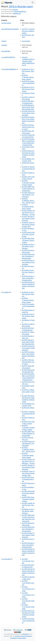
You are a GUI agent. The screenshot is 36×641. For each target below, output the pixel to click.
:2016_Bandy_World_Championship (28, 136)
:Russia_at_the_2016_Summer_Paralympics (28, 89)
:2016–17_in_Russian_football (28, 561)
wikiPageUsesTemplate (10, 29)
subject (6, 292)
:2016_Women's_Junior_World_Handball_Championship (28, 107)
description (6, 23)
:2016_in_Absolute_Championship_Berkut (28, 169)
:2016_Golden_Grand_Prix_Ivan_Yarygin (28, 505)
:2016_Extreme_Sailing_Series (28, 251)
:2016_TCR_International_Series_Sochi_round (28, 127)
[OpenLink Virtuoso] (7, 630)
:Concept (26, 41)
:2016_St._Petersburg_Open (28, 333)
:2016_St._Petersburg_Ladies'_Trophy (28, 392)
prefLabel (5, 51)
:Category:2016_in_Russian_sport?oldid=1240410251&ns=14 (28, 61)
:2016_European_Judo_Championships (28, 83)
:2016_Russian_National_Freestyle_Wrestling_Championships (28, 285)
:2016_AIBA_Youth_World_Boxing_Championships (28, 189)
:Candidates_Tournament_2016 (28, 160)
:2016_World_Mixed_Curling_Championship (28, 234)
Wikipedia (25, 634)
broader (7, 559)
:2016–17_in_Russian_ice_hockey (28, 595)
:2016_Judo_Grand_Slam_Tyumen (28, 178)
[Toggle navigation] (32, 2)
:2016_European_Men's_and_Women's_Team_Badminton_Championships (28, 142)
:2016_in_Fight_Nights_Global (28, 98)
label (4, 45)
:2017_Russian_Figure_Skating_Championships (28, 218)
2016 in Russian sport (21, 6)
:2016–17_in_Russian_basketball (28, 607)
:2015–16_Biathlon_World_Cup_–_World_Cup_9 (28, 200)
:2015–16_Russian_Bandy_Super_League (28, 206)
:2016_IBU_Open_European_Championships (28, 240)
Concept (15, 9)
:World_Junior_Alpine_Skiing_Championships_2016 (28, 224)
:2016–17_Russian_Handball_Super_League (28, 183)
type (3, 41)
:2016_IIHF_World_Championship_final (28, 479)
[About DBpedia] (6, 2)
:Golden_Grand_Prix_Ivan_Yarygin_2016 (28, 272)
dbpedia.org (17, 13)
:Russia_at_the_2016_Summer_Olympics (28, 71)
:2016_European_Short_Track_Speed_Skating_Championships (28, 120)
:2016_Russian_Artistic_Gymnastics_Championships (28, 278)
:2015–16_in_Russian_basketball (28, 601)
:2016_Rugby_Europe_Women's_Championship (28, 195)
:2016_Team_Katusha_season (28, 132)
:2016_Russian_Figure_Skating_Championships (28, 262)
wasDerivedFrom (8, 57)
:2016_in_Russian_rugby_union (28, 578)
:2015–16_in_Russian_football (28, 583)
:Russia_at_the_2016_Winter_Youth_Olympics (28, 246)
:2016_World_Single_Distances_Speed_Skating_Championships (28, 154)
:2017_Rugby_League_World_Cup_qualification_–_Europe (28, 212)
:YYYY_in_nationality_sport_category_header (28, 31)
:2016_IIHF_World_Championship (28, 102)
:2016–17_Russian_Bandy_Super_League (28, 77)
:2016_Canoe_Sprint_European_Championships (28, 113)
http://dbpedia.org (20, 11)
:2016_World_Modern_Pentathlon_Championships (28, 256)
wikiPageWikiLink (9, 69)
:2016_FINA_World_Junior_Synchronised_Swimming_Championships (28, 518)
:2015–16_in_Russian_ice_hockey (28, 589)
